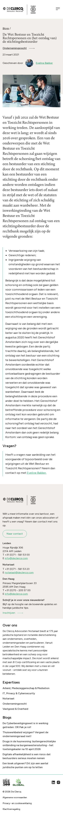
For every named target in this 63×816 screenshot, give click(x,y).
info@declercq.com (16, 558)
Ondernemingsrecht (15, 48)
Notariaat (8, 698)
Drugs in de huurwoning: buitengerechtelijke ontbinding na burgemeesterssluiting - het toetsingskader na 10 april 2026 (29, 745)
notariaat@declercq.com (19, 572)
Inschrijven (9, 612)
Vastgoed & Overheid (15, 708)
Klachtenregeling (11, 809)
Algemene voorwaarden (15, 797)
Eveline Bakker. (37, 473)
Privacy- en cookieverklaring (17, 803)
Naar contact (15, 533)
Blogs (6, 28)
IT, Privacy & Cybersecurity (19, 693)
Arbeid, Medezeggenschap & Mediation (26, 688)
